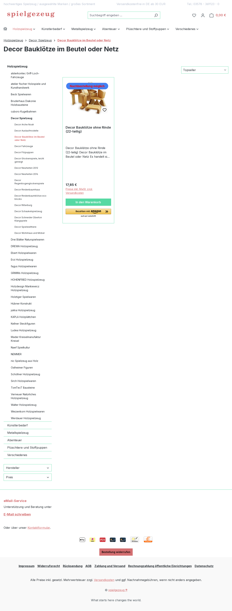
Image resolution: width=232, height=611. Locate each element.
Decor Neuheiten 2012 (26, 168)
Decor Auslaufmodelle (26, 130)
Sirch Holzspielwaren (23, 380)
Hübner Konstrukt (21, 303)
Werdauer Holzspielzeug (26, 418)
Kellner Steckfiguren (23, 323)
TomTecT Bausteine (23, 387)
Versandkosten (104, 580)
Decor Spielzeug (21, 118)
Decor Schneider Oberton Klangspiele (28, 219)
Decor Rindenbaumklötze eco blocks (30, 197)
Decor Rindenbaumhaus (27, 189)
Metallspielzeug (17, 433)
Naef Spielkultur (20, 347)
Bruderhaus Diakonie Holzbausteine (23, 102)
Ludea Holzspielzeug (23, 330)
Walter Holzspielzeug (23, 404)
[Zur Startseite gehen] (31, 14)
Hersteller (13, 468)
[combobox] (120, 15)
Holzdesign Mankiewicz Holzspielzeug (25, 288)
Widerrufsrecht (48, 566)
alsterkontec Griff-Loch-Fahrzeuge (25, 75)
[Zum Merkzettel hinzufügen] (104, 110)
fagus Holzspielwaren (24, 266)
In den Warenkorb (88, 202)
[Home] (8, 29)
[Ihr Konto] (202, 15)
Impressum (26, 566)
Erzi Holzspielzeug (22, 259)
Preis (9, 477)
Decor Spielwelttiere (25, 226)
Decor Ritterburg (23, 205)
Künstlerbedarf (17, 425)
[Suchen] (156, 15)
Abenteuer (14, 440)
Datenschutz (204, 566)
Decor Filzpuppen (24, 152)
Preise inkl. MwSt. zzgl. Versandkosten (79, 191)
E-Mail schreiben (17, 514)
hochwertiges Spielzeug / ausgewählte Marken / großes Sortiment (49, 4)
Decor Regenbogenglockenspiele (29, 182)
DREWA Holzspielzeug (24, 246)
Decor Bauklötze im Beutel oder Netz (29, 138)
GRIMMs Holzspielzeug (24, 272)
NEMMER (16, 354)
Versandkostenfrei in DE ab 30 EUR (141, 4)
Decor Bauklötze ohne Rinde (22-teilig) (88, 129)
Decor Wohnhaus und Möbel (29, 233)
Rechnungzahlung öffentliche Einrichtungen (160, 566)
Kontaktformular (39, 527)
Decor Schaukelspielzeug (28, 211)
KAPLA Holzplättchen (23, 316)
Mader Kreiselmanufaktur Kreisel (26, 338)
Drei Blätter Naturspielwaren (27, 239)
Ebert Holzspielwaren (23, 252)
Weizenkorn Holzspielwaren (28, 411)
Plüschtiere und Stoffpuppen (27, 447)
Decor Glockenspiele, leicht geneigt (29, 160)
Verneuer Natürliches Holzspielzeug (23, 396)
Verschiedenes (17, 455)
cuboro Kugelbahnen (23, 111)
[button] (88, 213)
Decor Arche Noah (24, 124)
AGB (88, 566)
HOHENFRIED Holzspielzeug (28, 279)
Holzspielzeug (17, 66)
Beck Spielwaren (21, 94)
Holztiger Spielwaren (23, 296)
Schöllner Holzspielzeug (25, 374)
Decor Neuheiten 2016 (26, 174)
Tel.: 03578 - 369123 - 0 (203, 4)
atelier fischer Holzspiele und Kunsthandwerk (28, 85)
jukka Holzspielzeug (23, 310)
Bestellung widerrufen (116, 551)
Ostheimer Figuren (22, 367)
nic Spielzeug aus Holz (24, 360)
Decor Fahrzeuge (23, 146)
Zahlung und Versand (109, 566)
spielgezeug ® (117, 590)
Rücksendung (72, 566)
